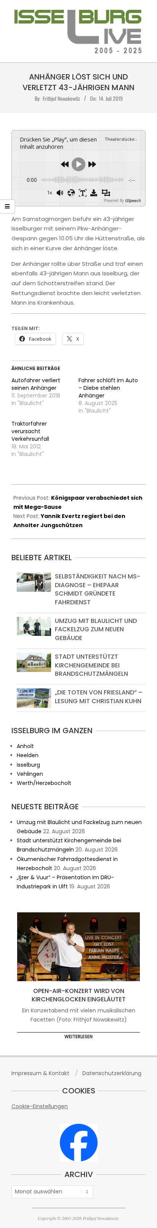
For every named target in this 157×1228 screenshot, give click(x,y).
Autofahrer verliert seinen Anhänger (35, 384)
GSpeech (133, 200)
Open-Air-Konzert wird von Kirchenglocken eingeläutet (79, 995)
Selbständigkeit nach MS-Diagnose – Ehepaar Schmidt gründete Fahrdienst (97, 589)
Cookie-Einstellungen (39, 1106)
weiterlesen (78, 1036)
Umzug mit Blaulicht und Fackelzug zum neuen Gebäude (96, 629)
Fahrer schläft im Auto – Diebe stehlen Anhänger (108, 388)
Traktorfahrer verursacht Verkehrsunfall (30, 431)
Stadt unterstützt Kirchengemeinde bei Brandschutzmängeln (91, 665)
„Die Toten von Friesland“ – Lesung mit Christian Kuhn (99, 696)
